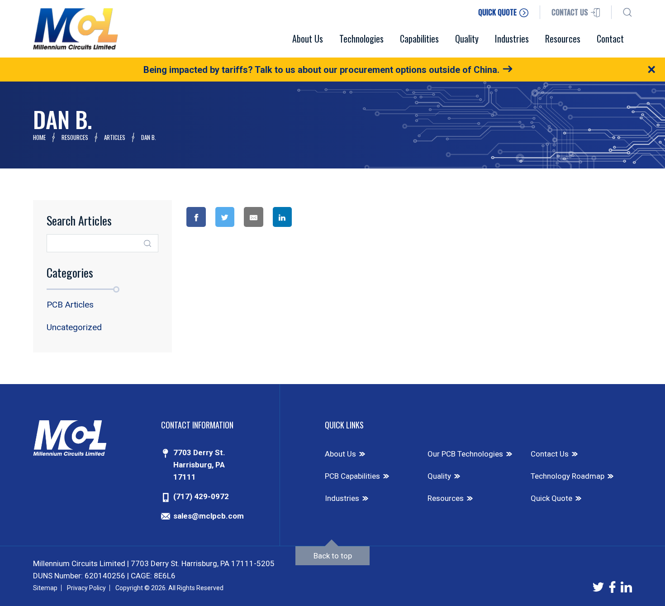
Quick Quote (551, 498)
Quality (439, 476)
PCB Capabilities (352, 476)
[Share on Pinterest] (319, 217)
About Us (340, 453)
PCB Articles (70, 304)
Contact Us (550, 453)
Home (39, 137)
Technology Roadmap (567, 476)
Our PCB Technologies (465, 453)
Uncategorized (74, 327)
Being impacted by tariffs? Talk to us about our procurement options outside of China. (321, 69)
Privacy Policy (86, 588)
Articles (114, 137)
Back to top (333, 555)
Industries (342, 498)
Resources (75, 137)
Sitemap (45, 588)
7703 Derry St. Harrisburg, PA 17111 (199, 464)
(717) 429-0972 (201, 496)
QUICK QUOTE (498, 12)
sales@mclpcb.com (208, 515)
